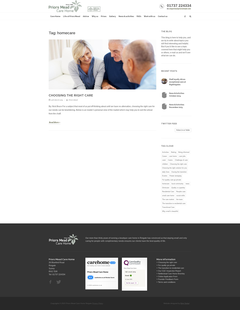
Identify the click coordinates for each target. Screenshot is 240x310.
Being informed (183, 152)
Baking (173, 152)
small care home (168, 195)
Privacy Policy (97, 303)
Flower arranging (175, 176)
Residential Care (168, 191)
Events (164, 176)
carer (164, 160)
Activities (165, 152)
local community (177, 184)
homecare (165, 184)
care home (173, 156)
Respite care (180, 191)
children (165, 164)
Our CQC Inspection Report (169, 271)
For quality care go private (171, 180)
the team (179, 199)
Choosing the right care (71, 95)
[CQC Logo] (132, 265)
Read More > (54, 122)
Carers (170, 160)
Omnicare (165, 188)
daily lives (165, 172)
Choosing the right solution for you (174, 168)
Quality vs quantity (178, 188)
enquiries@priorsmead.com (180, 9)
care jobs (182, 156)
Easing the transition (179, 172)
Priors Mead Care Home (97, 272)
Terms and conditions (167, 282)
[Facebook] (185, 16)
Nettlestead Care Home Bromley (171, 274)
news (187, 184)
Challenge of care (181, 160)
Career (164, 156)
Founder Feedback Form (168, 279)
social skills (180, 195)
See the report (130, 283)
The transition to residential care (173, 203)
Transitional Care (168, 207)
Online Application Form (168, 276)
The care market (168, 199)
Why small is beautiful (170, 211)
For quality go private (166, 265)
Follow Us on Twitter (183, 130)
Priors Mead (73, 100)
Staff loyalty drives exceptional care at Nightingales (177, 82)
